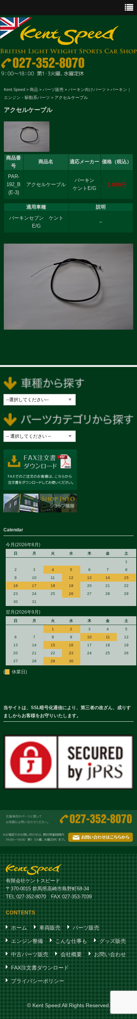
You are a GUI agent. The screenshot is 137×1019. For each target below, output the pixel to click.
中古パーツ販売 (29, 954)
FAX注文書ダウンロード (40, 968)
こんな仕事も (71, 941)
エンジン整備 (27, 941)
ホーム (19, 928)
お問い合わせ (110, 954)
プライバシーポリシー (37, 981)
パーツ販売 (86, 928)
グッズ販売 (112, 941)
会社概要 (71, 954)
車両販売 (50, 928)
